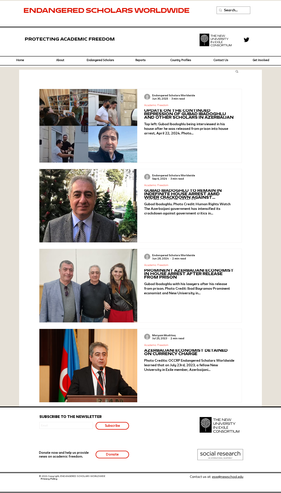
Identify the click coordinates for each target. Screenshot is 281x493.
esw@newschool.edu (227, 477)
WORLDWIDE (162, 11)
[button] (100, 60)
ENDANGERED (55, 11)
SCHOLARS (110, 11)
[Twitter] (246, 39)
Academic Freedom (156, 105)
